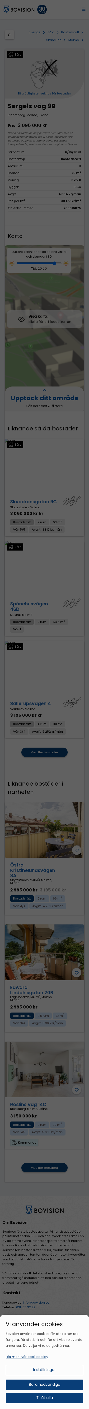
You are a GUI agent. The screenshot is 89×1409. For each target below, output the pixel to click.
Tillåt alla (44, 1397)
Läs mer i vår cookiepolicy (27, 1356)
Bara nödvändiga (44, 1384)
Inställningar (44, 1369)
